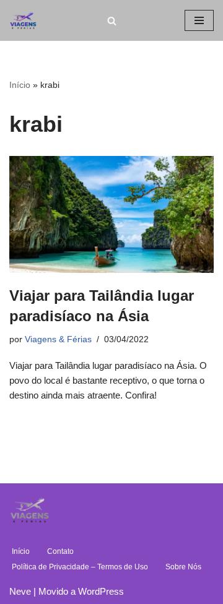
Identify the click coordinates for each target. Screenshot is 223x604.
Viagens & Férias (58, 339)
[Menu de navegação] (199, 20)
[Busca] (111, 20)
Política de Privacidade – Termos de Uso (80, 567)
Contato (60, 551)
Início (19, 85)
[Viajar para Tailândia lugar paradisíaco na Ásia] (111, 214)
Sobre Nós (183, 567)
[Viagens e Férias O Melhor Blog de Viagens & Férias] (26, 20)
